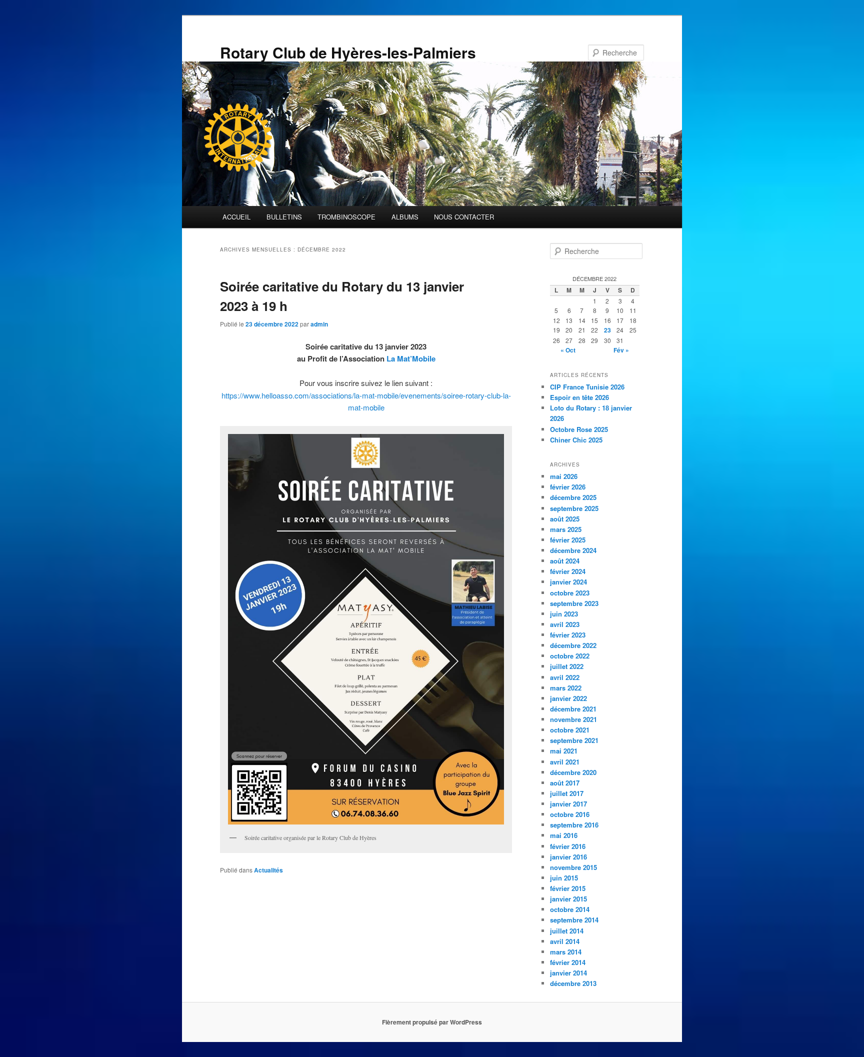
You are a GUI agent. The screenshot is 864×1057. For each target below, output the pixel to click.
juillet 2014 (567, 931)
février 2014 (568, 962)
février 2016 (568, 846)
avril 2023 (565, 624)
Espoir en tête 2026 (579, 397)
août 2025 (565, 519)
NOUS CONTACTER (464, 217)
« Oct (568, 350)
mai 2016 (564, 835)
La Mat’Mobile (411, 358)
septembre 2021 (574, 740)
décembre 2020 (573, 772)
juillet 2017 (567, 793)
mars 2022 (566, 687)
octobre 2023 (570, 593)
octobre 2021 (570, 729)
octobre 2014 (570, 909)
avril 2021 (565, 761)
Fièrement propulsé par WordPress (432, 1022)
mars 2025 (566, 529)
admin (319, 324)
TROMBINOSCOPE (347, 217)
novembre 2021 (573, 719)
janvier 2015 (568, 899)
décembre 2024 (573, 550)
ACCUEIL (236, 217)
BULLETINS (284, 217)
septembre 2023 (574, 603)
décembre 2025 (573, 497)
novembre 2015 (573, 867)
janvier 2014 (568, 973)
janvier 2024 (568, 581)
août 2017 (565, 783)
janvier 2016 (568, 857)
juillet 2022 (567, 666)
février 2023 (568, 635)
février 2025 (568, 539)
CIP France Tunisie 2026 (587, 387)
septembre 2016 (574, 825)
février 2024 (568, 571)
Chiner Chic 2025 (576, 439)
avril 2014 (565, 941)
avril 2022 (565, 677)
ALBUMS (405, 217)
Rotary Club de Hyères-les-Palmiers (348, 52)
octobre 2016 (570, 814)
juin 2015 (564, 877)
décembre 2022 (573, 645)
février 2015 (568, 888)
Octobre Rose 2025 (579, 429)
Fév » (621, 350)
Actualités (268, 870)
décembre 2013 (573, 983)
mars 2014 (566, 951)
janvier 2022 (568, 698)
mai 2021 (564, 751)
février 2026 (568, 487)
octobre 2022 (570, 655)
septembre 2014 (574, 919)
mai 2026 (564, 476)
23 (607, 330)
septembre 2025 (574, 508)
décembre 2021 (573, 709)
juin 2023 (564, 613)
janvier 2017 (568, 803)
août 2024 (565, 561)
